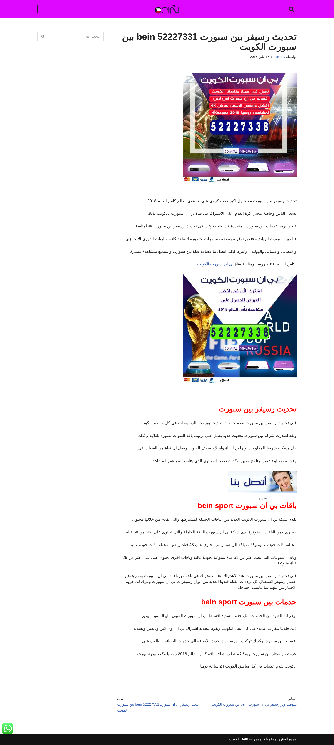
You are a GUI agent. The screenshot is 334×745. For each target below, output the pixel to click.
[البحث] (291, 9)
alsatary (279, 57)
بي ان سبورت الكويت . (214, 264)
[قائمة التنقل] (42, 9)
